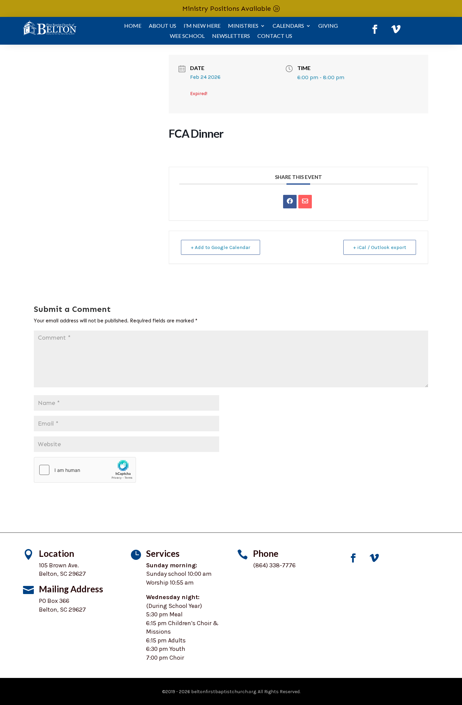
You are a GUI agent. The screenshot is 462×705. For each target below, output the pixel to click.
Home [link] (132, 26)
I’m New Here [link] (202, 26)
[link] (375, 29)
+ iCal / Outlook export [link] (379, 247)
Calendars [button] (288, 26)
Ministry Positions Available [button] (226, 8)
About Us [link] (162, 26)
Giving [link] (328, 26)
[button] (392, 502)
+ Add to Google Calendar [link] (220, 247)
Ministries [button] (243, 26)
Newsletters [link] (231, 36)
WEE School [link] (187, 36)
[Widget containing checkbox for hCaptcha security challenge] (85, 470)
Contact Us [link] (274, 36)
